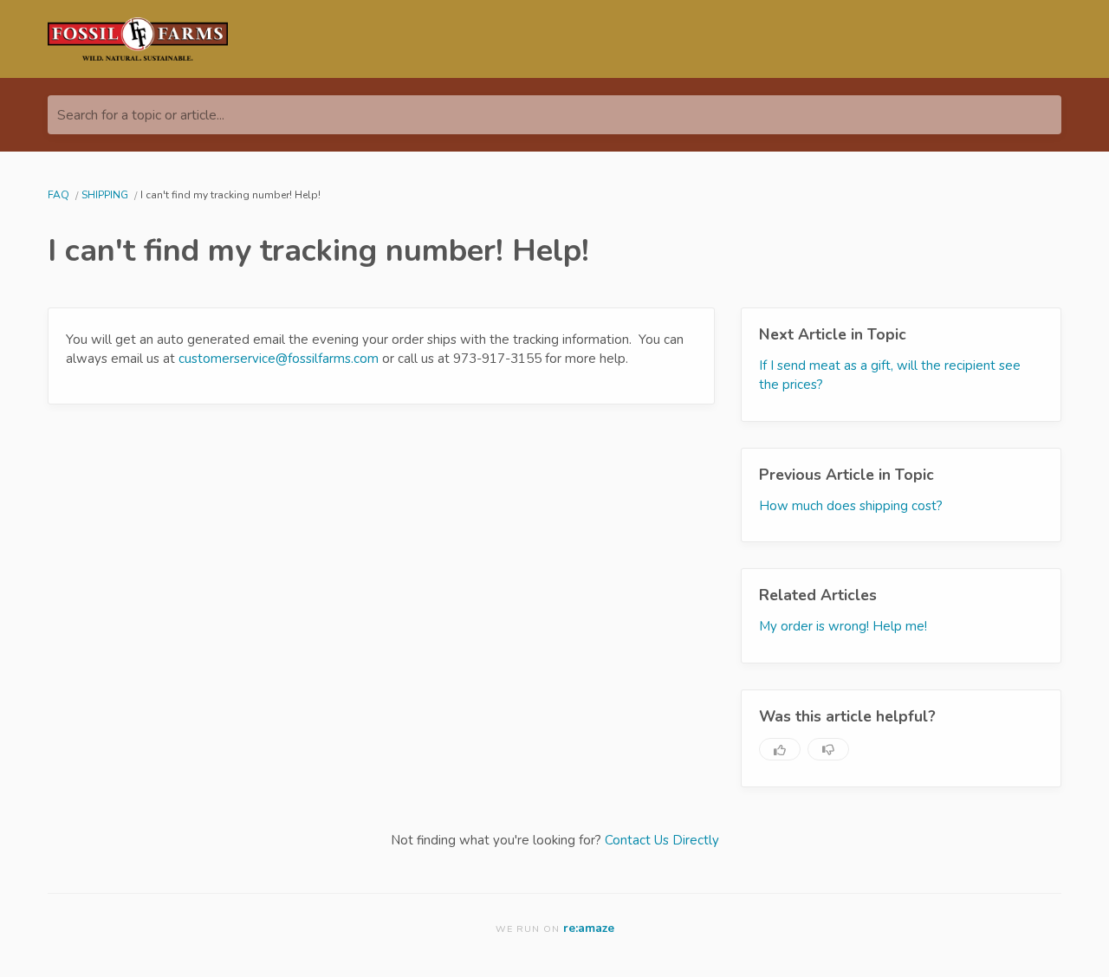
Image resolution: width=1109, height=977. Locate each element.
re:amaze (588, 928)
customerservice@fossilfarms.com (278, 358)
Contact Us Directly (662, 840)
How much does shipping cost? (851, 505)
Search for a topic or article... (140, 115)
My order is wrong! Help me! (843, 626)
